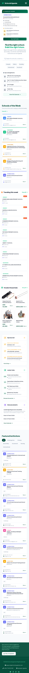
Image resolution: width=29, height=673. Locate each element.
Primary (20, 440)
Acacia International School (11, 17)
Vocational (19, 67)
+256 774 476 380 (8, 668)
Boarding (21, 64)
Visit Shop (6, 363)
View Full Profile (14, 38)
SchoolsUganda (11, 3)
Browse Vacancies (8, 398)
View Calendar (7, 423)
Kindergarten (11, 440)
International (11, 67)
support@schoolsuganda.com (14, 665)
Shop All (24, 287)
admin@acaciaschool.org (10, 23)
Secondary (6, 443)
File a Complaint (9, 653)
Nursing (23, 443)
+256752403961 (8, 22)
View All (4, 111)
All (3, 440)
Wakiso (15, 64)
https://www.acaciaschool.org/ (11, 25)
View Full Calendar (14, 94)
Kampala (8, 64)
